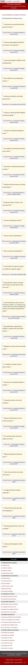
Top (24, 662)
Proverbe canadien (6, 86)
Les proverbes (16, 1)
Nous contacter (18, 659)
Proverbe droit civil (6, 241)
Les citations (9, 1)
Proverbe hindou (6, 316)
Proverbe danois (6, 354)
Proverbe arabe (7, 192)
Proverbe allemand (7, 292)
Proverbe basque (7, 210)
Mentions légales (10, 659)
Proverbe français (7, 32)
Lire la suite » (14, 559)
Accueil (2, 1)
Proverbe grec (6, 444)
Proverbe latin (5, 104)
